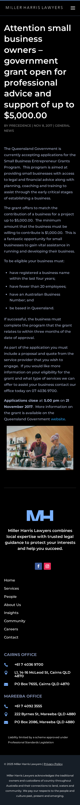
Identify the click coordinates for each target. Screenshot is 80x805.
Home (9, 580)
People (10, 597)
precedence (20, 126)
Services (11, 588)
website (58, 419)
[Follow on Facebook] (38, 566)
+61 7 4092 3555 (28, 706)
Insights (11, 613)
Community (14, 621)
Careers (11, 629)
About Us (12, 605)
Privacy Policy (53, 764)
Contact (11, 637)
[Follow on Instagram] (47, 566)
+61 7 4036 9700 (28, 664)
